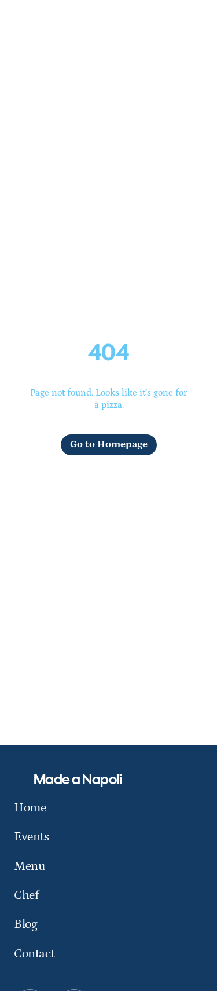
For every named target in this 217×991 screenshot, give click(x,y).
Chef (26, 895)
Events (31, 836)
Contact (34, 953)
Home (30, 807)
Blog (25, 924)
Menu (29, 866)
